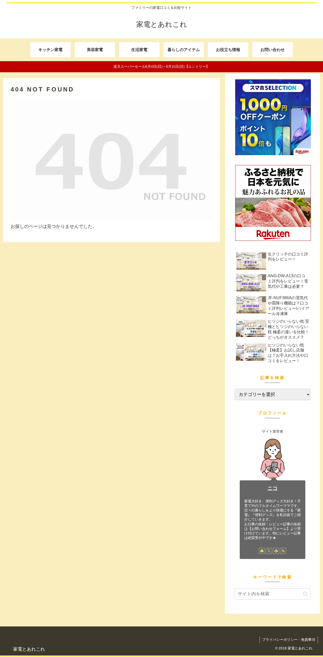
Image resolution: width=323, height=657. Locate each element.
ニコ (272, 488)
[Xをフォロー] (269, 551)
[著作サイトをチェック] (262, 551)
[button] (305, 594)
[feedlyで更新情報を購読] (276, 551)
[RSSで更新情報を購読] (283, 551)
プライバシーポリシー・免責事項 (288, 640)
